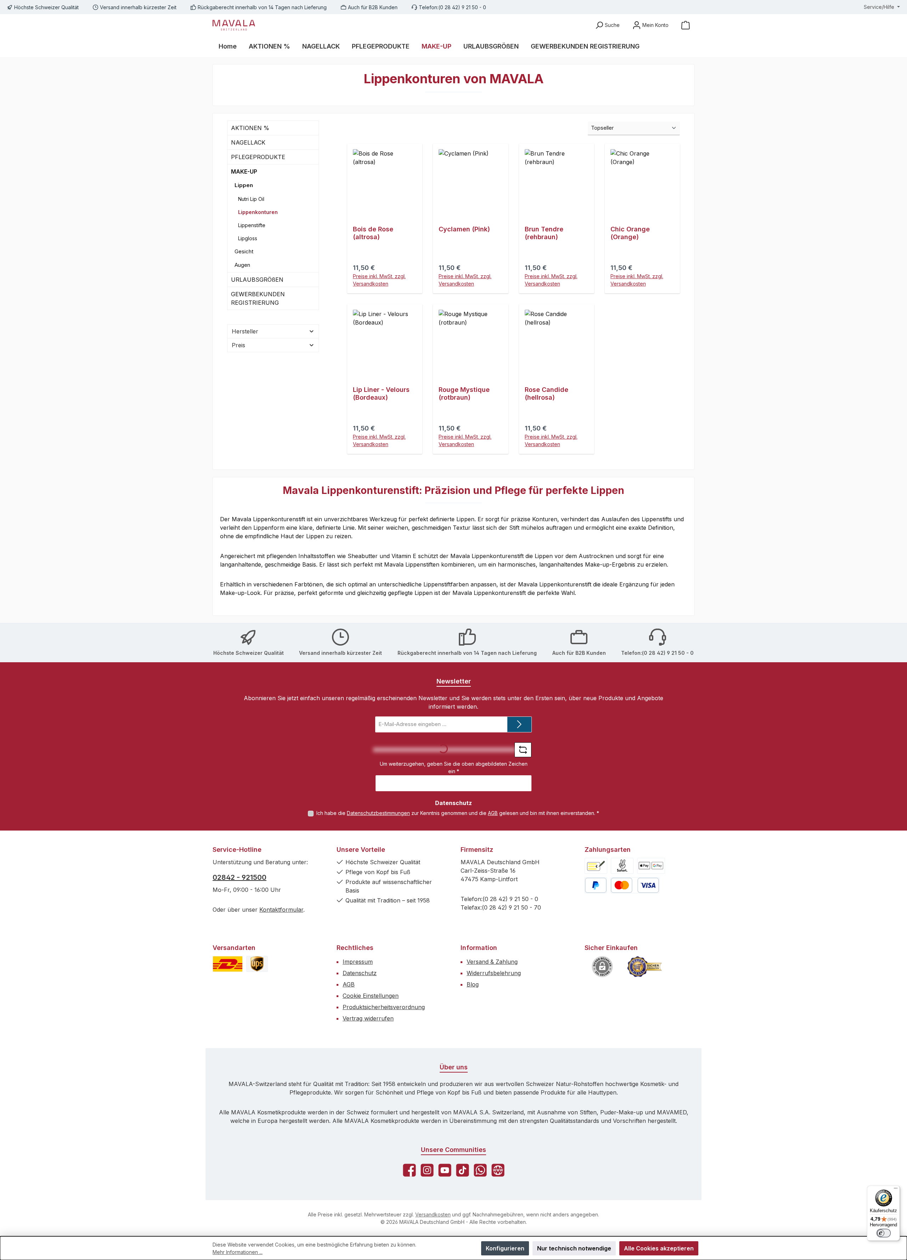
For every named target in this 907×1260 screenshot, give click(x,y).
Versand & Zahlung (492, 961)
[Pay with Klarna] (622, 866)
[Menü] (895, 1190)
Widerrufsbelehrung (494, 973)
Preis (238, 345)
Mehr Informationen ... (238, 1252)
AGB (493, 813)
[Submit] (519, 724)
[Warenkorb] (685, 25)
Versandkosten (433, 1214)
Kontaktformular (281, 909)
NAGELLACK (248, 142)
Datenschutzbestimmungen (378, 813)
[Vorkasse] (596, 866)
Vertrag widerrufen (368, 1018)
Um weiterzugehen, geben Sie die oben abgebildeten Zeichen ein (454, 767)
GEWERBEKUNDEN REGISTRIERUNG (258, 298)
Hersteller (245, 331)
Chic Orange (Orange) (630, 233)
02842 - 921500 (239, 877)
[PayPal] (596, 885)
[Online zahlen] (651, 866)
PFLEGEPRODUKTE (258, 157)
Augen (242, 264)
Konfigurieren (505, 1248)
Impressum (358, 961)
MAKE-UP (244, 171)
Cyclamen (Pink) (464, 229)
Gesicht (244, 251)
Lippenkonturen (258, 212)
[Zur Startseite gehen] (234, 25)
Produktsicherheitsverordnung (384, 1007)
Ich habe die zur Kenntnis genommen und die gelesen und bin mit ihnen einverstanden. (457, 813)
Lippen (244, 185)
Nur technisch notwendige (574, 1248)
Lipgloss (247, 238)
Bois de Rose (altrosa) (373, 233)
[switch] (884, 1233)
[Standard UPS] (257, 964)
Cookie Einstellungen (371, 995)
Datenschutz (360, 973)
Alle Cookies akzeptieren (659, 1248)
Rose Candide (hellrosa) (546, 393)
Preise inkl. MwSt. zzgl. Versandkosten (379, 280)
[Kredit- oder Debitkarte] (634, 885)
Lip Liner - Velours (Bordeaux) (381, 393)
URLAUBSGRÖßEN (257, 279)
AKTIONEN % (250, 127)
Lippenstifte (251, 225)
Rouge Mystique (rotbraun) (464, 393)
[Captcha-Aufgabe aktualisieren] (522, 749)
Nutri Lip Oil (251, 199)
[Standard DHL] (228, 964)
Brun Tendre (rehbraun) (544, 233)
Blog (473, 984)
